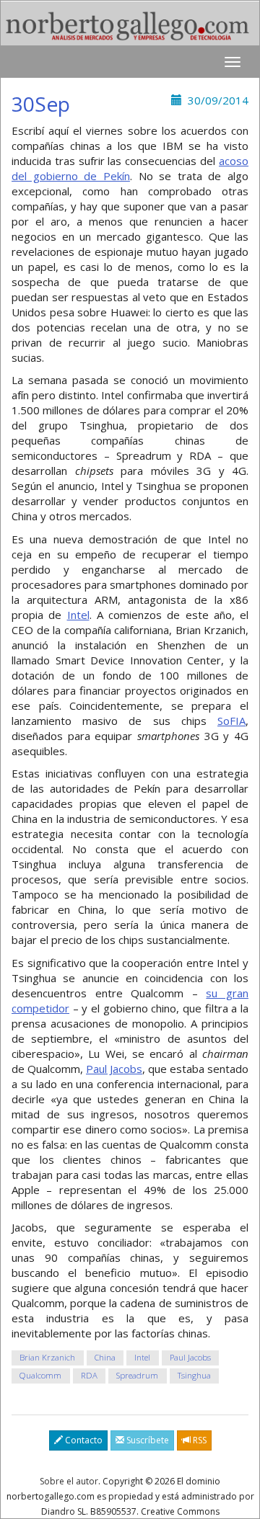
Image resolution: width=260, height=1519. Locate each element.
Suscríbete (146, 1440)
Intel (78, 614)
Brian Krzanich (47, 1358)
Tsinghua (194, 1376)
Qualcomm (40, 1376)
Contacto (83, 1440)
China (105, 1358)
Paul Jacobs (114, 1068)
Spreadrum (137, 1376)
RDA (89, 1376)
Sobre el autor (69, 1481)
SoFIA (231, 720)
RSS (199, 1440)
